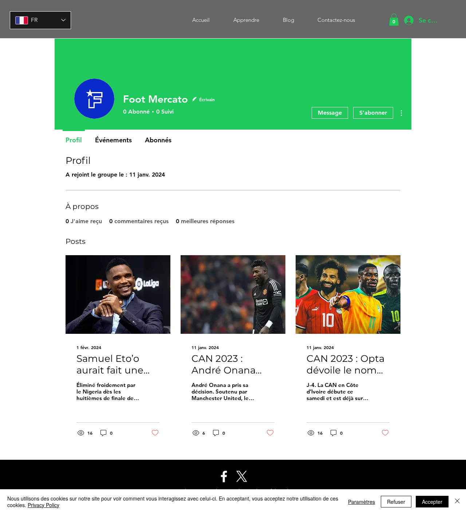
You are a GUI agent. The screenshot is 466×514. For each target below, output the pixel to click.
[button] (394, 19)
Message (330, 112)
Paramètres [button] (361, 501)
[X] (241, 476)
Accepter (432, 501)
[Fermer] (457, 501)
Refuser (396, 501)
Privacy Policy (43, 505)
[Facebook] (224, 476)
